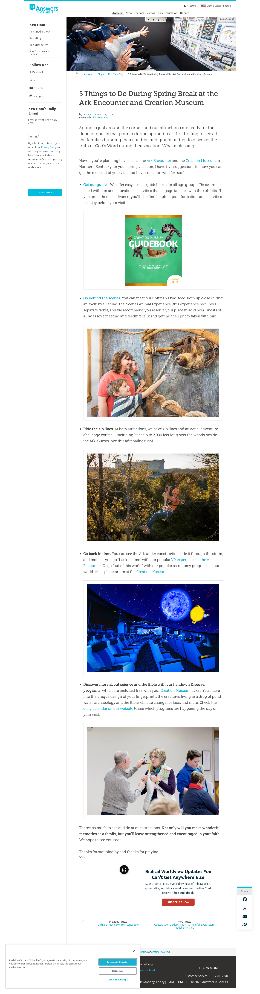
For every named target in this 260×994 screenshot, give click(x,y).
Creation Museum (201, 160)
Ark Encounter (159, 160)
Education (171, 12)
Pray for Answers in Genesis (40, 52)
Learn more (209, 968)
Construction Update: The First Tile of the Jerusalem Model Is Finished (184, 926)
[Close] (134, 951)
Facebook (38, 72)
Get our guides (95, 184)
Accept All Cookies (118, 962)
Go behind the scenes (101, 298)
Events (139, 12)
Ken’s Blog (36, 38)
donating (142, 951)
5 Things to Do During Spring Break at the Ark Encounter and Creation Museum (170, 74)
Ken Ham (37, 25)
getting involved (160, 951)
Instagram (39, 96)
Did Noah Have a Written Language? (118, 924)
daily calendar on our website (108, 708)
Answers (117, 12)
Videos (151, 12)
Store (129, 12)
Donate (184, 12)
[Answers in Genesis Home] (44, 9)
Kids (160, 12)
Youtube (39, 88)
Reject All (117, 971)
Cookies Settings (118, 979)
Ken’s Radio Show (40, 31)
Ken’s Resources (39, 44)
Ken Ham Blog (115, 74)
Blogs (101, 74)
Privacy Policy (48, 147)
